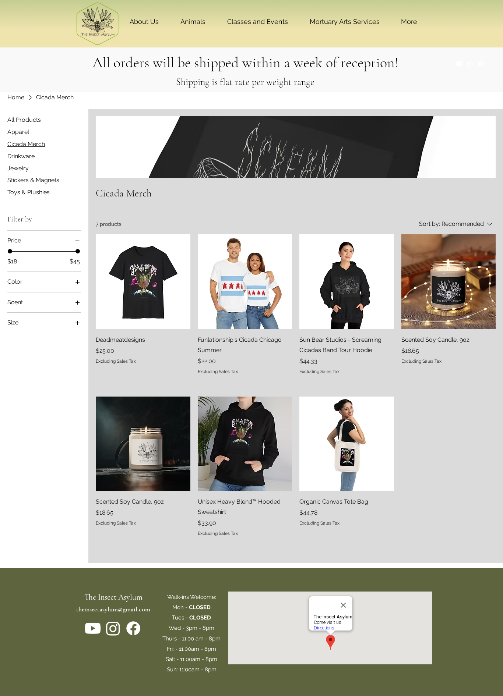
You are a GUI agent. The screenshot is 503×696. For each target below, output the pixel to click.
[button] (144, 21)
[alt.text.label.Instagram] (470, 63)
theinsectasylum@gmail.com (113, 609)
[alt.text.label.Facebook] (481, 63)
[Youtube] (458, 63)
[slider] (10, 251)
